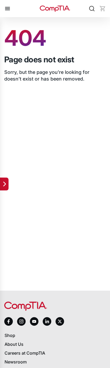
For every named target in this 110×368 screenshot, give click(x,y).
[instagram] (21, 321)
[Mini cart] (102, 8)
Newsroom (16, 362)
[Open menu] (7, 8)
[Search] (92, 8)
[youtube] (34, 321)
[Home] (55, 8)
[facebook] (8, 321)
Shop (10, 335)
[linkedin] (47, 321)
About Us (14, 344)
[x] (60, 321)
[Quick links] (4, 184)
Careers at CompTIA (25, 353)
